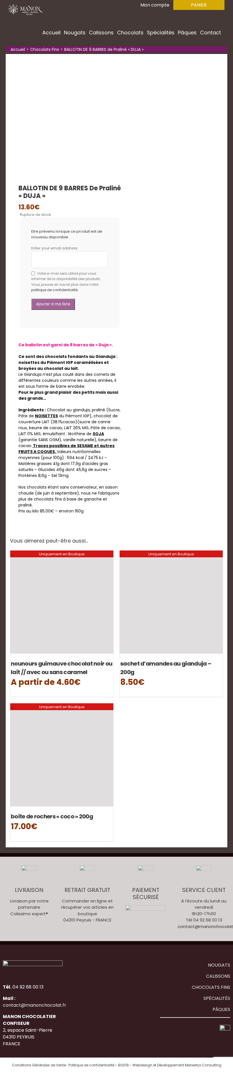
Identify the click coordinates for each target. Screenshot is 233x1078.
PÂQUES (221, 1009)
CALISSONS (218, 976)
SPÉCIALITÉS (216, 998)
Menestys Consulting (203, 1065)
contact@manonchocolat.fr (34, 1005)
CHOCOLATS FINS (211, 987)
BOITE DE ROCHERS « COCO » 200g (52, 816)
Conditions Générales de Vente (39, 1065)
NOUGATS (219, 965)
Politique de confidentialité (91, 1065)
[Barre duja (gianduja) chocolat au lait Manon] (81, 113)
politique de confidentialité (54, 289)
